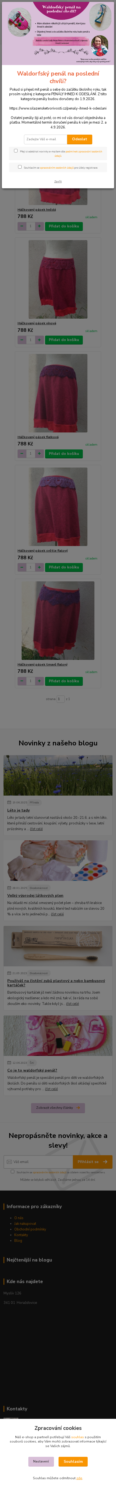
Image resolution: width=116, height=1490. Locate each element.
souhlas (77, 1437)
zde (79, 1478)
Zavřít (58, 181)
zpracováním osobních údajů (57, 167)
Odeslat (79, 139)
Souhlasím (73, 1461)
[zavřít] (104, 10)
